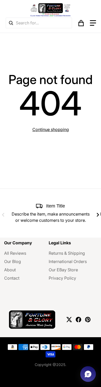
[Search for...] (11, 23)
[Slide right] (98, 214)
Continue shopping (50, 129)
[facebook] (78, 319)
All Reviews (15, 253)
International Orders (68, 261)
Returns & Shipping (67, 253)
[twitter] (69, 319)
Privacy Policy (62, 278)
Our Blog (12, 261)
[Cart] (81, 23)
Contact (11, 278)
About (10, 269)
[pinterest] (87, 319)
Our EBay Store (63, 269)
